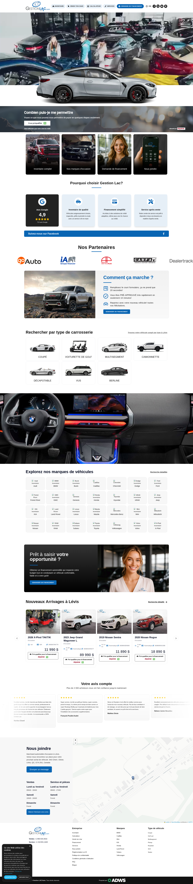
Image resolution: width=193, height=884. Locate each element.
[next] (176, 638)
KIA (118, 842)
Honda (119, 845)
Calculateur (95, 6)
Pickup (150, 842)
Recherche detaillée (158, 472)
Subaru (119, 852)
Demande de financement (131, 6)
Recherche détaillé (156, 602)
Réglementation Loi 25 (79, 852)
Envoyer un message (39, 769)
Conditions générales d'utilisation (82, 858)
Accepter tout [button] (10, 877)
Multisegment (152, 839)
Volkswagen (121, 855)
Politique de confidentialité (80, 855)
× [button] (30, 846)
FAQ (73, 862)
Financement (76, 842)
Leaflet (167, 822)
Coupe (150, 833)
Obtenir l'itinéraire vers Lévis (38, 812)
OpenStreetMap (175, 822)
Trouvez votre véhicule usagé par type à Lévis (147, 333)
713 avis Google (42, 222)
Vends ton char (76, 6)
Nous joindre (76, 849)
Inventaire (59, 6)
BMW (118, 833)
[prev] (17, 638)
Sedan (150, 852)
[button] (37, 123)
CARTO (190, 822)
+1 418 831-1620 (42, 842)
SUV (149, 849)
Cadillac (119, 836)
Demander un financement (117, 311)
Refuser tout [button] (24, 877)
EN (150, 6)
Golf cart (150, 836)
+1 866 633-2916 (41, 839)
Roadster (151, 845)
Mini (118, 839)
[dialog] (17, 863)
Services (110, 6)
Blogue (74, 865)
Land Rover (120, 849)
